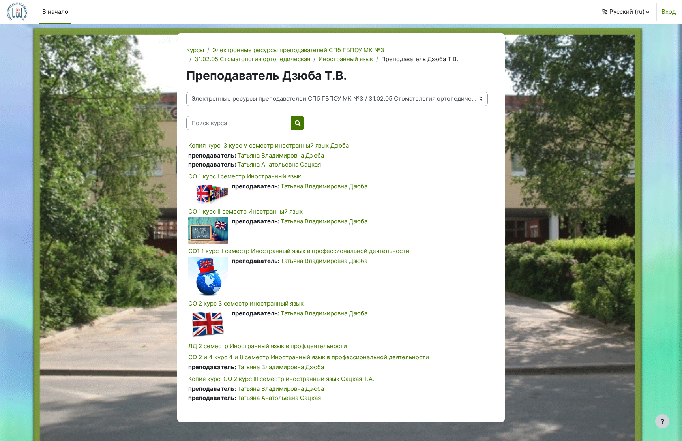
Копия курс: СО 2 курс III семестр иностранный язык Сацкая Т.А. (281, 379)
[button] (625, 12)
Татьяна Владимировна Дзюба (280, 155)
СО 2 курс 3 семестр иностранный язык (246, 303)
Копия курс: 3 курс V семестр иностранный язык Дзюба (268, 145)
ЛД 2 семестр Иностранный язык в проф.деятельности (267, 346)
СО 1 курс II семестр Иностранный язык (245, 211)
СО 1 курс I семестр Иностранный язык (244, 176)
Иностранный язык (346, 59)
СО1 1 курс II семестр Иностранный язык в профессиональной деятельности (298, 251)
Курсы (195, 50)
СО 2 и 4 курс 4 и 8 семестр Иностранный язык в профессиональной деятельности (308, 357)
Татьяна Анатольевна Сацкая (279, 164)
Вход (668, 11)
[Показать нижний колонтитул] (662, 421)
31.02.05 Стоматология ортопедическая (252, 59)
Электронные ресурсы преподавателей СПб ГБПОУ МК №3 (298, 50)
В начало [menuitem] (55, 11)
